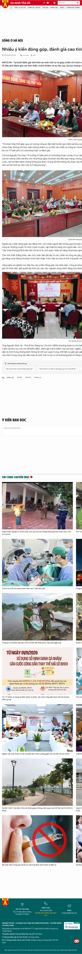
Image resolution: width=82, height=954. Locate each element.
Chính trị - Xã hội (34, 7)
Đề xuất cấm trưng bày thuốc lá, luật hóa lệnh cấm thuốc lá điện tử (29, 865)
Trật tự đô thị (20, 7)
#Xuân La (37, 377)
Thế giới (45, 7)
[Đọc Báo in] (55, 3)
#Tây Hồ (28, 377)
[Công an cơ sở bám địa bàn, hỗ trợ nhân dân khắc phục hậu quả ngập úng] (37, 616)
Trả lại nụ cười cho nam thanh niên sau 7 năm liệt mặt (23, 588)
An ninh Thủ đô (20, 3)
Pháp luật (54, 7)
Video (62, 7)
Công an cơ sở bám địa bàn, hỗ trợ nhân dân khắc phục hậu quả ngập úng (31, 643)
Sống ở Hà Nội (12, 40)
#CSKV (19, 377)
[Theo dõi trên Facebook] (44, 3)
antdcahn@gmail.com (69, 913)
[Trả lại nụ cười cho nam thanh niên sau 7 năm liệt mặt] (37, 562)
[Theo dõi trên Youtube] (47, 3)
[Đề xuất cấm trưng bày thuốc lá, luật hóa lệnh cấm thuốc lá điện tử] (37, 839)
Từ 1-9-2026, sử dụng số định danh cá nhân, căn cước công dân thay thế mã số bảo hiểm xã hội (35, 698)
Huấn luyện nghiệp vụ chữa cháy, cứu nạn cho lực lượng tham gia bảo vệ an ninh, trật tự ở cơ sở (36, 533)
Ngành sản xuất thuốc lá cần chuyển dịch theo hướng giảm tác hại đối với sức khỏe (35, 754)
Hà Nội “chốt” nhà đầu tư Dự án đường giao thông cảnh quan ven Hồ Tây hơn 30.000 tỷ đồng (37, 809)
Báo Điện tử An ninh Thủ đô (5, 4)
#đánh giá (10, 377)
